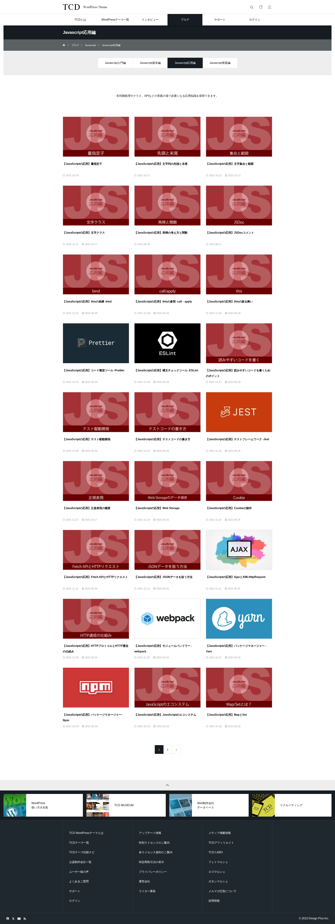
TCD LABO (216, 852)
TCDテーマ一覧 (79, 842)
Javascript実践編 (220, 62)
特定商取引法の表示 (151, 862)
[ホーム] (64, 45)
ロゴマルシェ (217, 871)
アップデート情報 (150, 832)
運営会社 (144, 881)
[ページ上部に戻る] (167, 785)
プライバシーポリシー (153, 871)
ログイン (74, 900)
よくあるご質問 (79, 881)
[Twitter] (13, 918)
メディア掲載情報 (220, 832)
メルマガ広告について (222, 891)
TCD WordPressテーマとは (86, 832)
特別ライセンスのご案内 (154, 842)
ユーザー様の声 (79, 871)
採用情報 (214, 900)
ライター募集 (147, 891)
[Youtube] (19, 918)
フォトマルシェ (218, 862)
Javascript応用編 (185, 62)
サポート (74, 891)
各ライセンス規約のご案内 (155, 852)
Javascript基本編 (150, 62)
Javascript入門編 (115, 62)
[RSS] (24, 918)
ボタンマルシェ (218, 881)
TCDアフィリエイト (221, 842)
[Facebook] (7, 918)
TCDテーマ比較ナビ (82, 852)
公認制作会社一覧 (80, 862)
